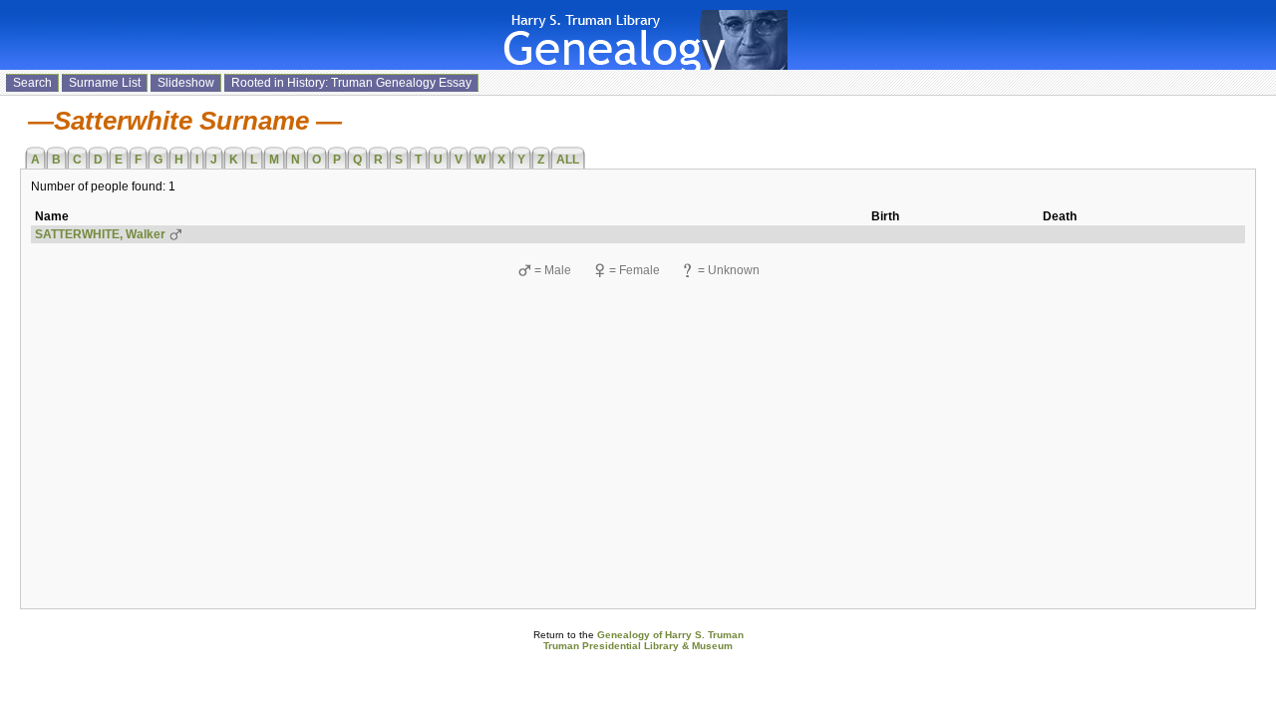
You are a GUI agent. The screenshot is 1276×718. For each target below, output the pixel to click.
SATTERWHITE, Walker (100, 234)
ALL (567, 160)
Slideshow (186, 83)
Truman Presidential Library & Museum (638, 645)
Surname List (105, 83)
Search (32, 83)
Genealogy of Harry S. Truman (670, 634)
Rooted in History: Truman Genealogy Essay (351, 83)
